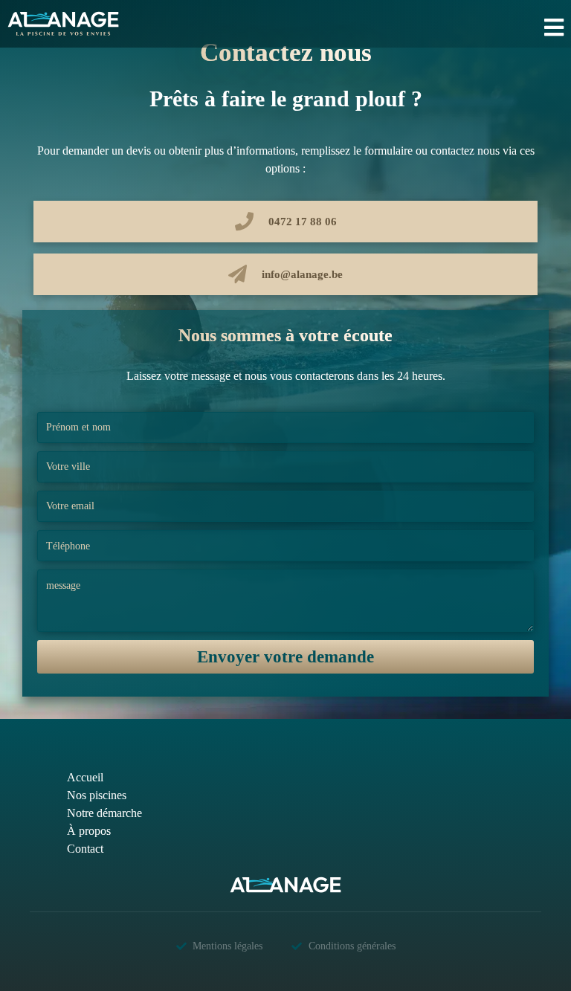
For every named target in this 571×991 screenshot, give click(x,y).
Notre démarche (104, 813)
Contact (85, 848)
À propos (89, 830)
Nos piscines (96, 795)
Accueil (85, 777)
